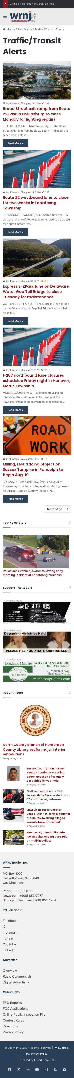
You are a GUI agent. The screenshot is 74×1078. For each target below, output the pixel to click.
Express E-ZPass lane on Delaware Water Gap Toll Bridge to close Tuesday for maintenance (36, 292)
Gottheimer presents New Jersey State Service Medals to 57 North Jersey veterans (48, 795)
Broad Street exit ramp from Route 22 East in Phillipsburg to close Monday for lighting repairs (36, 114)
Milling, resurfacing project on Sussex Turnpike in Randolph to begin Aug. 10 (33, 469)
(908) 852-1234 (44, 900)
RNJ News (24, 29)
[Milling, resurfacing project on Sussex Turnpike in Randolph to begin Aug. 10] (37, 435)
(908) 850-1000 (24, 891)
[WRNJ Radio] (23, 16)
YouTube (9, 944)
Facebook (10, 921)
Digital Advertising (16, 982)
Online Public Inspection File (24, 1014)
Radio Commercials (17, 976)
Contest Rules (13, 1020)
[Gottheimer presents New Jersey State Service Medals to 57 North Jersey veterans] (13, 796)
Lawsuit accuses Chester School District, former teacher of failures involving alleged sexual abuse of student (48, 816)
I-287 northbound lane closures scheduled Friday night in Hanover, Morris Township (36, 381)
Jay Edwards (12, 103)
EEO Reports (12, 1003)
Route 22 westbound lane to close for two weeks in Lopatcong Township (36, 203)
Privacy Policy (13, 1032)
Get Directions (13, 883)
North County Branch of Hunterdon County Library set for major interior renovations (34, 749)
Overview (10, 970)
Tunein (8, 938)
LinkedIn (9, 950)
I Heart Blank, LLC (44, 1059)
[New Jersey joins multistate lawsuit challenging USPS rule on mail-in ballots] (13, 837)
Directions (10, 1026)
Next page (54, 509)
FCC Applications (15, 1008)
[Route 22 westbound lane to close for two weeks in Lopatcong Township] (37, 169)
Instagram (10, 932)
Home (10, 29)
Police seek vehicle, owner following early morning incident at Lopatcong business (33, 573)
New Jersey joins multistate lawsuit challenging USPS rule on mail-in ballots (47, 837)
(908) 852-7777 (31, 895)
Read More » (16, 143)
